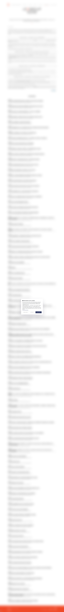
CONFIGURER (25, 312)
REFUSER (32, 312)
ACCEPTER (38, 312)
